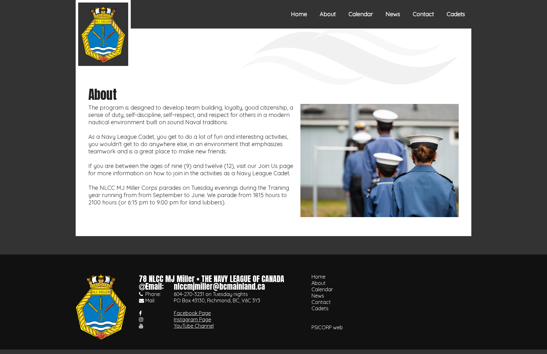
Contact (423, 14)
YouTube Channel (194, 326)
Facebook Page (192, 313)
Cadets (456, 14)
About (328, 14)
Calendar (361, 14)
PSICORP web (327, 327)
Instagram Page (192, 319)
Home (299, 14)
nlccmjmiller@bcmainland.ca (219, 286)
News (393, 14)
